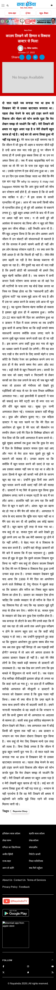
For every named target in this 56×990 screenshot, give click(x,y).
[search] (8, 5)
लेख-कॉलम (33, 840)
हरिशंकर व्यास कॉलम (11, 833)
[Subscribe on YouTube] (53, 966)
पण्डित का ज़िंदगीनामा (11, 847)
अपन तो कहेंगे (8, 868)
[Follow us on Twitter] (3, 972)
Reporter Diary (20, 811)
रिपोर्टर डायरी (34, 854)
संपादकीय (33, 847)
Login (52, 5)
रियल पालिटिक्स (36, 861)
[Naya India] (26, 8)
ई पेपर (28, 13)
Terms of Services (36, 880)
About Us (7, 880)
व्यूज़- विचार (43, 13)
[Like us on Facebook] (3, 966)
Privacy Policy (9, 887)
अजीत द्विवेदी (7, 854)
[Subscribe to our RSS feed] (53, 972)
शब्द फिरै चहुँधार (36, 868)
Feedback (24, 887)
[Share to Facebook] (21, 57)
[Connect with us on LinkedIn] (28, 972)
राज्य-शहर (12, 13)
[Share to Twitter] (28, 57)
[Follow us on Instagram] (28, 966)
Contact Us (20, 880)
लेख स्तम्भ (6, 840)
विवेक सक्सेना (30, 48)
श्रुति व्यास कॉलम (37, 833)
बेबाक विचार (28, 30)
